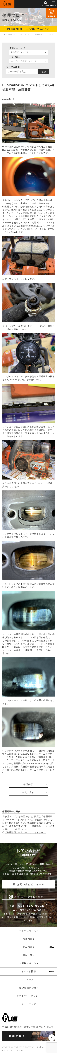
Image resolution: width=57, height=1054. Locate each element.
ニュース (28, 979)
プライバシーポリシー (28, 995)
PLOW (7, 4)
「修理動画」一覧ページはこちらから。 (25, 832)
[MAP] (50, 1027)
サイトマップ (28, 1004)
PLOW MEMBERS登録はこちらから (28, 29)
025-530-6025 (31, 905)
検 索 (43, 72)
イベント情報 (28, 971)
